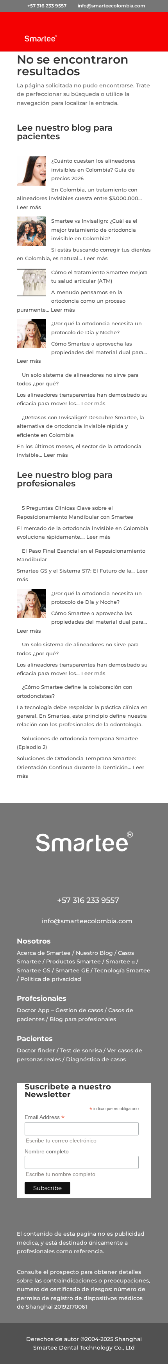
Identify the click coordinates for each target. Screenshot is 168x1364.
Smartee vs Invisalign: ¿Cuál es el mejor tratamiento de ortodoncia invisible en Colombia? (94, 229)
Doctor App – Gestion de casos (60, 1010)
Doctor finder (36, 1050)
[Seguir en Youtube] (118, 871)
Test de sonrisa (81, 1050)
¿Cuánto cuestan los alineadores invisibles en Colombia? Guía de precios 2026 (93, 169)
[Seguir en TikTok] (95, 871)
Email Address (44, 1117)
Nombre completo (47, 1151)
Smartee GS (33, 970)
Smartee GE (72, 970)
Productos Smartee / (75, 961)
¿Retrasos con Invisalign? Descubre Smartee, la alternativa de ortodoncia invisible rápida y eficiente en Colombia (80, 426)
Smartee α (120, 961)
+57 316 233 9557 (84, 900)
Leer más (29, 207)
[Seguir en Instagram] (72, 871)
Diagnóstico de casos (96, 1059)
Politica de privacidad (50, 979)
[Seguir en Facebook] (50, 871)
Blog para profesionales (83, 1019)
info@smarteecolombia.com (84, 921)
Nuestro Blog (94, 952)
